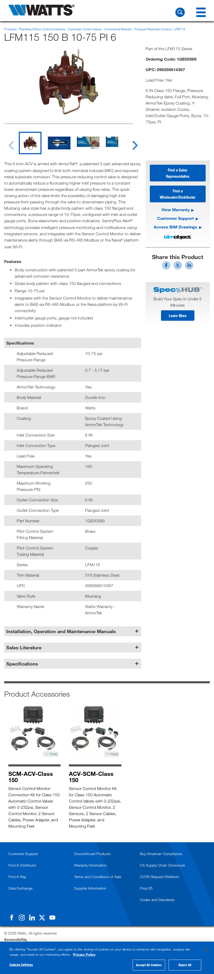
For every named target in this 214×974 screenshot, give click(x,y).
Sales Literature (23, 647)
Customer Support (175, 218)
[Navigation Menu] (201, 12)
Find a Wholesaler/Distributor (177, 193)
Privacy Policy (84, 954)
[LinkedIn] (32, 917)
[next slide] (130, 142)
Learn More (178, 315)
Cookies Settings (21, 964)
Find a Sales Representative (177, 173)
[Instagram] (22, 917)
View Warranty (175, 209)
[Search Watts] (180, 12)
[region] (107, 958)
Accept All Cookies (149, 965)
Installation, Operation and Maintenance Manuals (61, 631)
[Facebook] (11, 917)
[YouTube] (52, 917)
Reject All (185, 965)
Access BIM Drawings (175, 226)
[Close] (205, 950)
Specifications (22, 664)
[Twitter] (42, 917)
